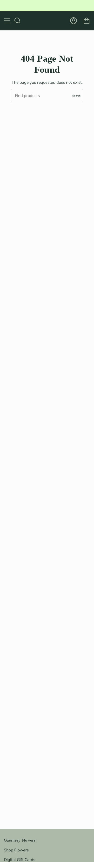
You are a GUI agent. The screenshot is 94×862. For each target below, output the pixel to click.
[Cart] (86, 20)
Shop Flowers (16, 850)
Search (76, 95)
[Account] (73, 20)
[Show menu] (7, 20)
